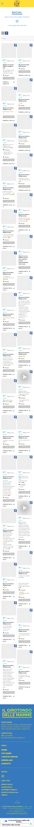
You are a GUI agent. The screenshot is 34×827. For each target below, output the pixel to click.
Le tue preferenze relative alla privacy (18, 821)
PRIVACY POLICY (7, 784)
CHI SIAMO (6, 753)
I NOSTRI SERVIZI (9, 757)
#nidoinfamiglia (6, 629)
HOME (4, 750)
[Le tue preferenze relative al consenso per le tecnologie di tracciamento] (31, 824)
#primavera (5, 630)
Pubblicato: (23, 75)
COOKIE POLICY (6, 787)
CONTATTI (6, 764)
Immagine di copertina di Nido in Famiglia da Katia (8, 66)
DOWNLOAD (7, 760)
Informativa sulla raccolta (11, 825)
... (25, 317)
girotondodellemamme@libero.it (14, 738)
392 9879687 (8, 735)
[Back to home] (17, 3)
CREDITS (4, 795)
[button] (2, 3)
